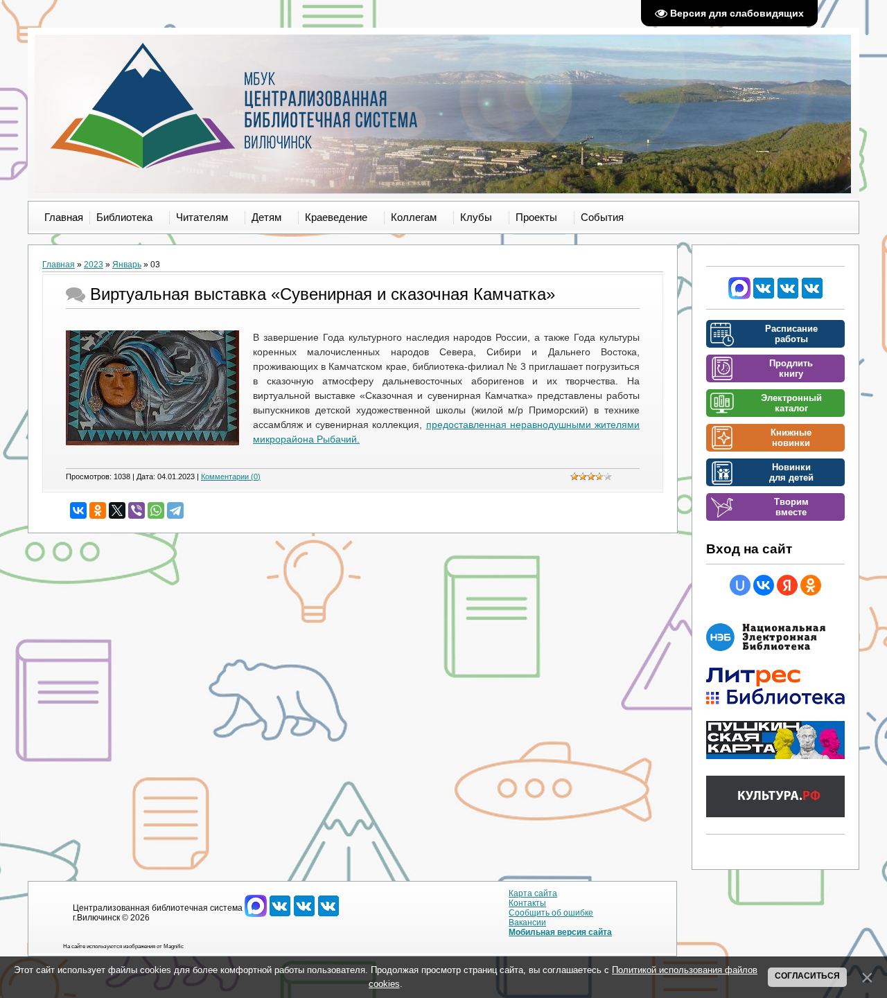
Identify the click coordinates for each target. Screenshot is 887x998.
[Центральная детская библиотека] (812, 296)
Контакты (527, 903)
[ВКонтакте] (78, 510)
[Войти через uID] (740, 585)
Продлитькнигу (791, 368)
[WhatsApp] (156, 510)
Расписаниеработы (791, 333)
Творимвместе (791, 507)
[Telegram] (175, 510)
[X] (117, 510)
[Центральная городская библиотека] (764, 296)
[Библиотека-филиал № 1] (788, 296)
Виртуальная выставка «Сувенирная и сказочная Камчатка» (322, 294)
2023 (93, 264)
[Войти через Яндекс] (787, 585)
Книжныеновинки (791, 437)
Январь (126, 264)
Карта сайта (533, 893)
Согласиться (807, 976)
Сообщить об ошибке (551, 913)
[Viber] (136, 510)
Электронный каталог (791, 403)
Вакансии (527, 922)
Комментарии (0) (231, 476)
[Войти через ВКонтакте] (763, 585)
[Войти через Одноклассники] (810, 585)
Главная (58, 264)
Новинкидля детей (791, 472)
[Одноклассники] (97, 510)
